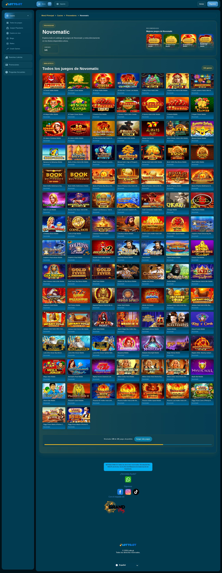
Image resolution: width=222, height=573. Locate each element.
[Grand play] (115, 507)
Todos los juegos (16, 23)
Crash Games (15, 49)
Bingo (12, 38)
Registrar (212, 4)
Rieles (12, 43)
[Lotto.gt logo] (13, 4)
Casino (60, 15)
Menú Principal (48, 15)
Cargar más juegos (143, 439)
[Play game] (54, 81)
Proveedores (71, 15)
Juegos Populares (16, 28)
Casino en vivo (15, 33)
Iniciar (201, 4)
